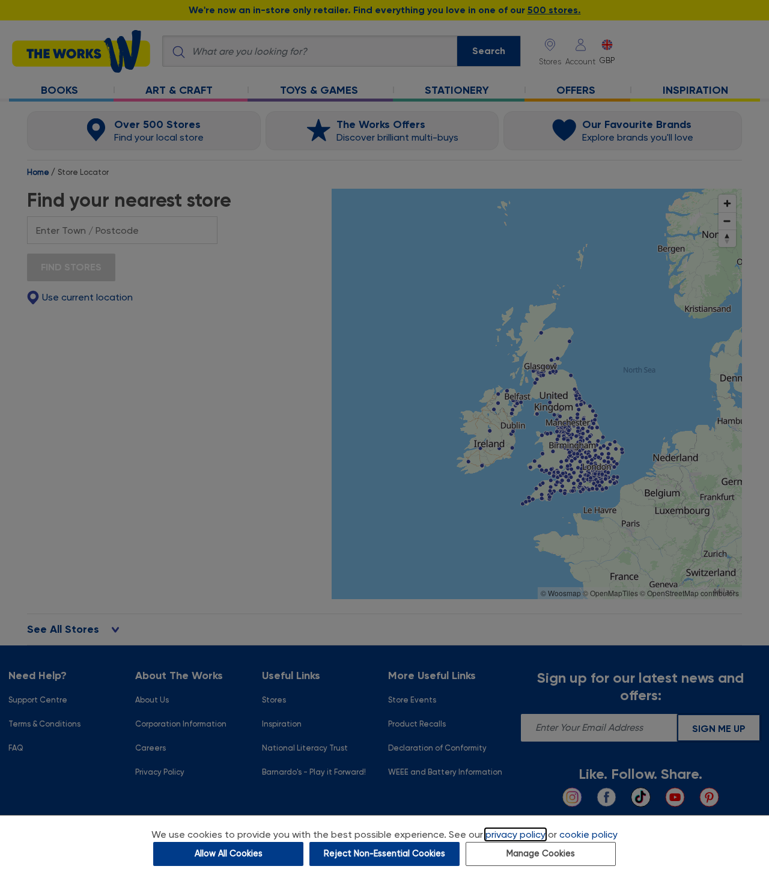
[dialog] (384, 846)
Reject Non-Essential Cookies (384, 854)
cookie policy (588, 834)
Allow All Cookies (229, 854)
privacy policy (515, 834)
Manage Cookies (540, 854)
